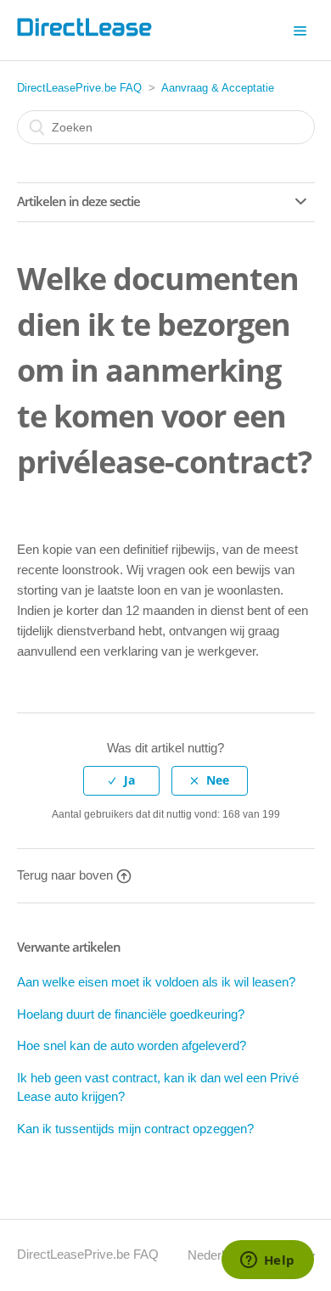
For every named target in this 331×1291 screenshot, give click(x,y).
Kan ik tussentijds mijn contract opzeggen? (135, 1128)
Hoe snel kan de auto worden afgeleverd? (131, 1045)
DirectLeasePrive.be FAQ (79, 87)
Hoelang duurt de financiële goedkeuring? (130, 1014)
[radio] (121, 781)
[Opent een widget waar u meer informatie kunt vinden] (267, 1261)
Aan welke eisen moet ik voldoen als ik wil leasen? (156, 982)
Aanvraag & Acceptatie (217, 87)
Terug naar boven (65, 875)
